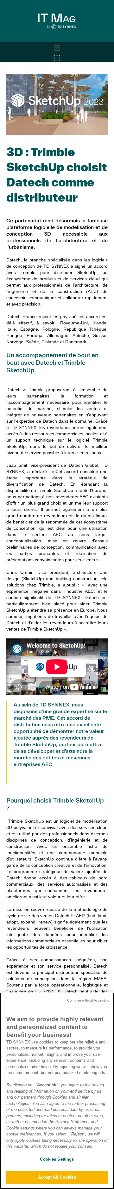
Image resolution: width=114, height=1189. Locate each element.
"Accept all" (46, 1085)
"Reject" (77, 1134)
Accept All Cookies (57, 1177)
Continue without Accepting (88, 1000)
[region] (57, 1090)
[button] (57, 48)
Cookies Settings (57, 1159)
